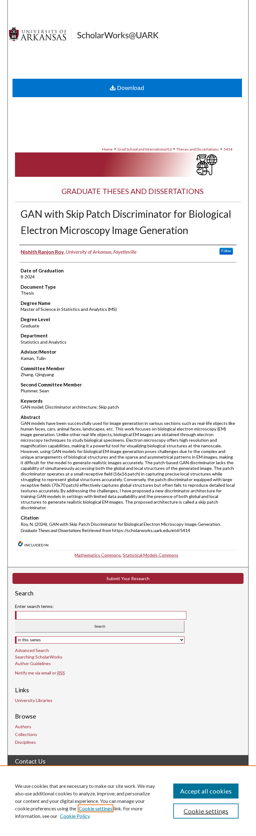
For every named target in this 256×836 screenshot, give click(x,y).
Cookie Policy (75, 816)
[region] (128, 800)
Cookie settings (95, 808)
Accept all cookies (206, 791)
